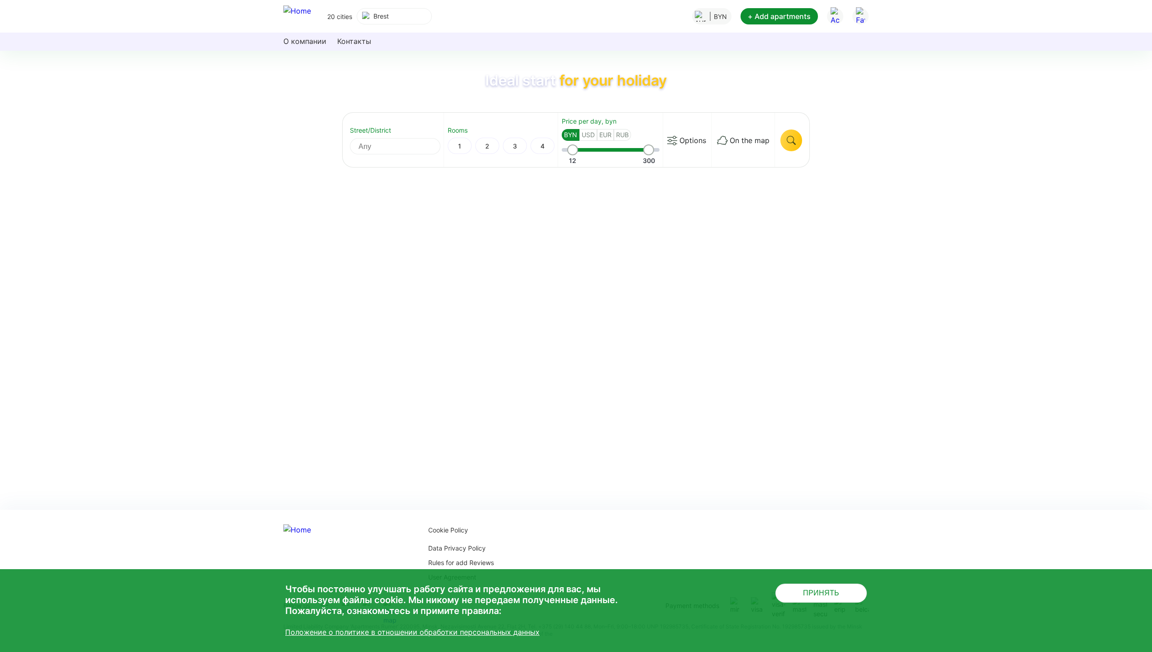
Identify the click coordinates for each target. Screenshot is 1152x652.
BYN (570, 135)
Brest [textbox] (381, 16)
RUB (622, 135)
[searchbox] (403, 146)
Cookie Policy (448, 530)
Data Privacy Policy (457, 548)
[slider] (572, 149)
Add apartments (779, 16)
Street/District (370, 130)
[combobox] (394, 16)
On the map (750, 140)
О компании (304, 41)
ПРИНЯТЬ (821, 593)
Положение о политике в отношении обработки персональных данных (412, 632)
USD (588, 135)
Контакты (354, 41)
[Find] (791, 140)
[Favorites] (860, 16)
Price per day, (589, 121)
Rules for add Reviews (461, 562)
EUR (605, 135)
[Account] (835, 16)
